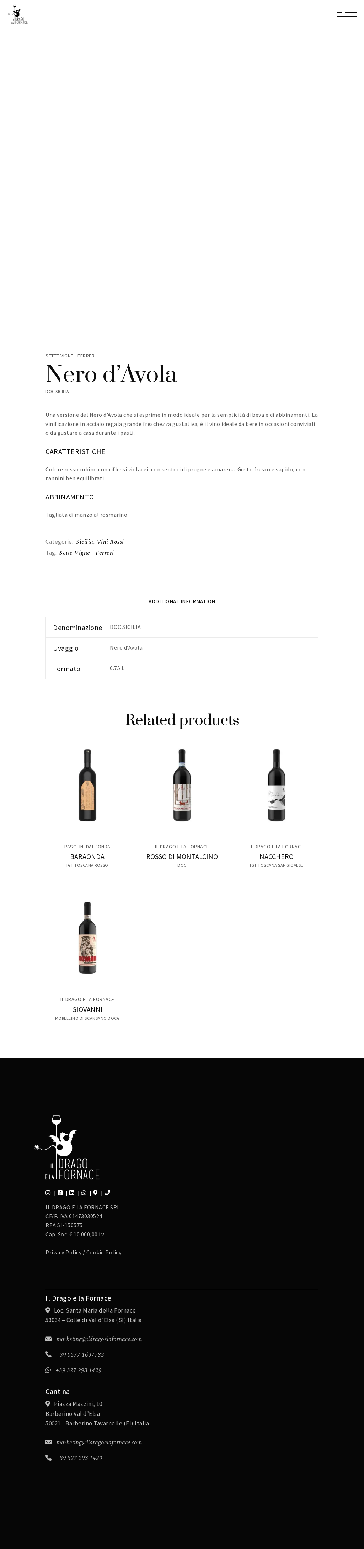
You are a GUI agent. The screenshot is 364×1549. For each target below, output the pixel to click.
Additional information (182, 601)
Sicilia (84, 542)
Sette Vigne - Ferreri (86, 553)
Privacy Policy (63, 1252)
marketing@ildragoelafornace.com (99, 1339)
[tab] (181, 604)
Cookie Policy (104, 1252)
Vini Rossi (110, 542)
